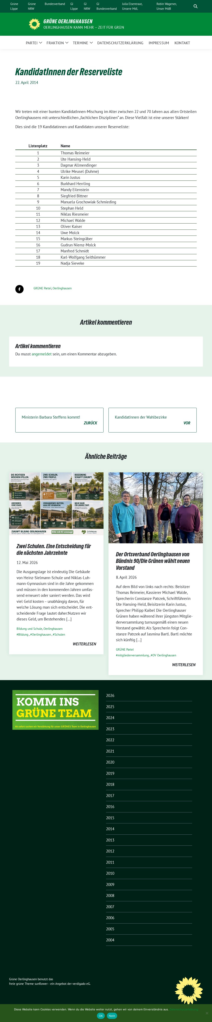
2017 (110, 795)
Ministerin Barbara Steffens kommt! (59, 420)
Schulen (59, 634)
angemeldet (42, 353)
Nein (112, 1015)
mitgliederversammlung (133, 655)
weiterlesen (84, 643)
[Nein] (207, 1013)
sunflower (41, 984)
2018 (110, 784)
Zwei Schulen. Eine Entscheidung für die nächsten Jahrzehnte (54, 549)
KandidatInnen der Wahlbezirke (152, 420)
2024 (110, 717)
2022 (110, 739)
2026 (110, 695)
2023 (110, 728)
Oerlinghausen (62, 288)
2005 (110, 928)
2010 (110, 873)
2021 (110, 751)
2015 (110, 817)
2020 (110, 762)
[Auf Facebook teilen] (19, 289)
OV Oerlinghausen (164, 655)
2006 (110, 917)
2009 (110, 884)
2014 (110, 828)
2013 (110, 840)
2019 (110, 773)
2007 (110, 906)
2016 (110, 806)
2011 (110, 862)
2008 (110, 895)
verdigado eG (81, 984)
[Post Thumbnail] (56, 503)
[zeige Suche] (196, 6)
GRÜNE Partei (42, 288)
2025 (110, 706)
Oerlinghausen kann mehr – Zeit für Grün (83, 27)
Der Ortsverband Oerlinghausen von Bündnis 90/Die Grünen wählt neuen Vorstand (153, 561)
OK (101, 1015)
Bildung (23, 634)
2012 (110, 851)
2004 (110, 939)
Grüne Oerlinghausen (68, 21)
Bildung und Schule (29, 629)
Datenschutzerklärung (184, 1009)
